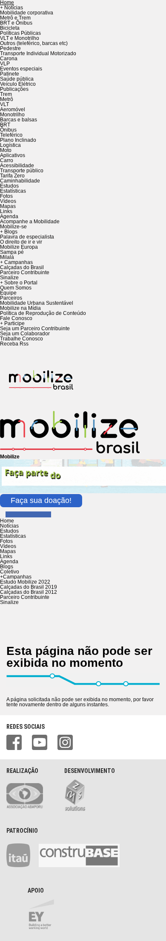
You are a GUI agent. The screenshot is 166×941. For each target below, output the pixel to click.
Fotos (6, 196)
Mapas (8, 206)
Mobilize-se (13, 227)
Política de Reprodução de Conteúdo (43, 313)
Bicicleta (10, 28)
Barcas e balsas (18, 120)
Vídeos (8, 201)
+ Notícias (11, 8)
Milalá (7, 257)
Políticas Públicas (20, 33)
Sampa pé (12, 252)
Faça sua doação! (41, 500)
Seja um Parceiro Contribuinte (35, 328)
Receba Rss (14, 344)
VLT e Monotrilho (19, 38)
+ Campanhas (16, 262)
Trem (6, 94)
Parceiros (11, 298)
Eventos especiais (21, 69)
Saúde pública (17, 79)
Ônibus (8, 130)
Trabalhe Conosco (21, 339)
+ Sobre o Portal (18, 283)
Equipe (8, 293)
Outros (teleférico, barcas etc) (34, 43)
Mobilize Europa (19, 247)
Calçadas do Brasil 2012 (28, 592)
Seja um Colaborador (25, 334)
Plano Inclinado (18, 140)
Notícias (9, 526)
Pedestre (10, 48)
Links (6, 211)
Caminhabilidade (20, 181)
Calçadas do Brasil (22, 267)
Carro (6, 160)
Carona (8, 59)
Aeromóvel (12, 109)
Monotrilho (12, 115)
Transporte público (21, 171)
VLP (5, 64)
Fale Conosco (16, 318)
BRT (5, 125)
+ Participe (12, 323)
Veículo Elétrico (18, 84)
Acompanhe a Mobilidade (30, 222)
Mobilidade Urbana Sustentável (36, 303)
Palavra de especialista (27, 237)
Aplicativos (12, 155)
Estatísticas (13, 191)
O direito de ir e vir (21, 242)
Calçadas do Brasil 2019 (28, 587)
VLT (4, 104)
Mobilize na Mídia (20, 308)
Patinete (9, 74)
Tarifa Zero (12, 176)
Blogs (6, 567)
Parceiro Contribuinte (24, 272)
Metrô (6, 99)
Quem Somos (15, 288)
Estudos (9, 186)
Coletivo (9, 572)
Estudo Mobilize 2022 (25, 582)
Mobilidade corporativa (26, 13)
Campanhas (15, 577)
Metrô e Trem (15, 18)
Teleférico (11, 135)
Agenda (9, 216)
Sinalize (9, 278)
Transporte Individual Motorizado (38, 53)
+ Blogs (8, 232)
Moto (5, 150)
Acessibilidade (17, 166)
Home (7, 521)
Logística (10, 145)
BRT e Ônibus (16, 23)
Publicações (14, 89)
